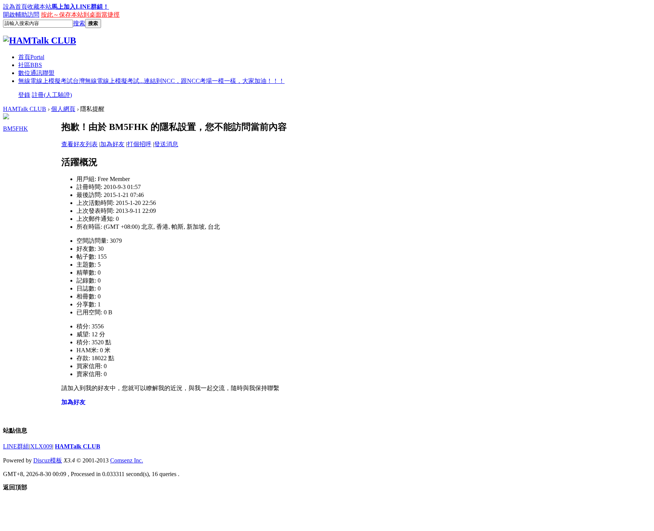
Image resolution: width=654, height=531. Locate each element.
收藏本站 (39, 6)
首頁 (31, 57)
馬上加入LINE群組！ (80, 6)
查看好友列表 (79, 144)
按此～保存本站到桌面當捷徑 (80, 14)
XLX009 (41, 446)
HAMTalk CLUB (24, 109)
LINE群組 (16, 446)
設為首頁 (15, 6)
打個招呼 (139, 144)
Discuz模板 (47, 460)
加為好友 (112, 144)
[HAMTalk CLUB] (39, 40)
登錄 (24, 95)
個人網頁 (63, 109)
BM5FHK (15, 128)
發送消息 (166, 144)
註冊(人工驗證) (52, 95)
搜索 (79, 23)
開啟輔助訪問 (21, 14)
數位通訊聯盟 (36, 73)
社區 (30, 65)
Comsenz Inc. (126, 460)
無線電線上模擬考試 (151, 81)
